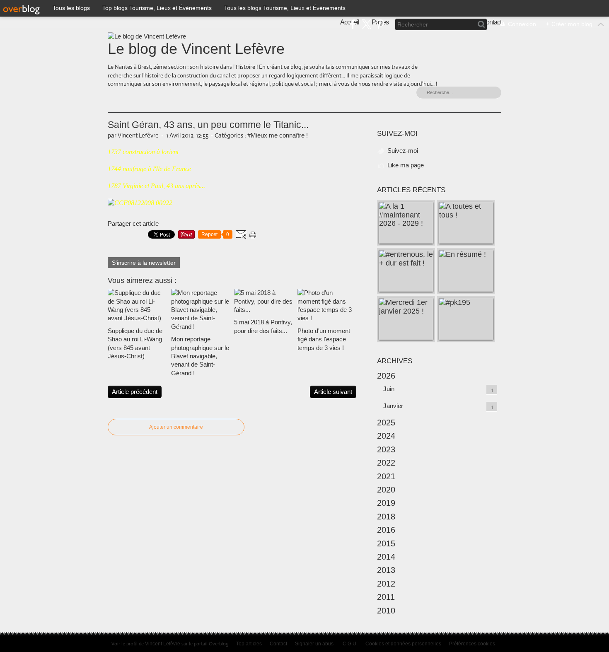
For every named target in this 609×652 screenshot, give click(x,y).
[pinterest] (380, 24)
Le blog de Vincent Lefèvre (196, 48)
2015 (386, 543)
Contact (278, 644)
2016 (386, 529)
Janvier (393, 405)
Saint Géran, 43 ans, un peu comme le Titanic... (208, 125)
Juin (388, 388)
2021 (386, 476)
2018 (386, 516)
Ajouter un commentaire (176, 427)
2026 (386, 375)
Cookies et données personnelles (403, 644)
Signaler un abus (315, 644)
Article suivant (333, 391)
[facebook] (353, 24)
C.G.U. (350, 644)
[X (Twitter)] (366, 24)
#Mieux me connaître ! (277, 135)
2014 (386, 556)
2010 (386, 610)
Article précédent (134, 391)
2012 (386, 583)
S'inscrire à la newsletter (144, 262)
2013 (386, 570)
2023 (386, 449)
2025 (386, 422)
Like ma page (405, 165)
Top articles (249, 644)
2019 (386, 502)
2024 (386, 435)
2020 (386, 489)
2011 (386, 596)
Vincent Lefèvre (162, 644)
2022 (386, 462)
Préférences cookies (472, 644)
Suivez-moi (402, 150)
